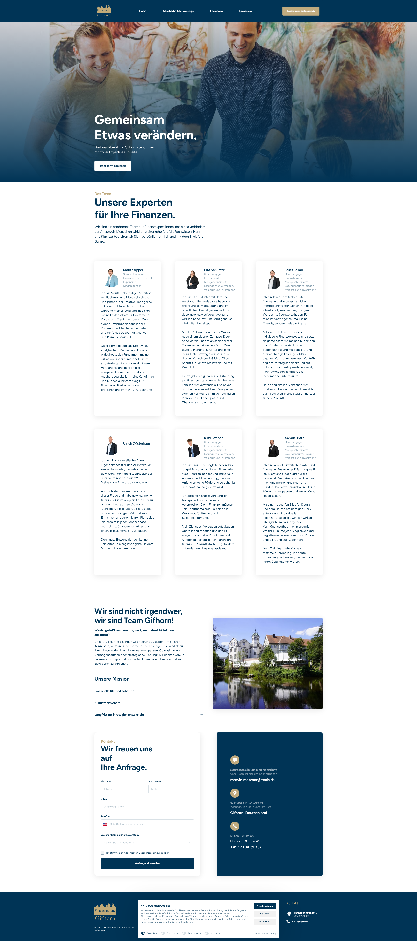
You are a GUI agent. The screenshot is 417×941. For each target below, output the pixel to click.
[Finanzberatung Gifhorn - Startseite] (104, 11)
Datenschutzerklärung (265, 933)
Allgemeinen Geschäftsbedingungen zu (146, 852)
